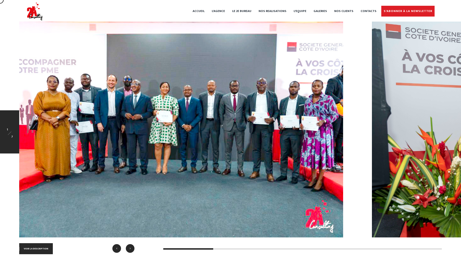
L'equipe (300, 11)
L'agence (218, 11)
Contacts (368, 11)
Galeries (320, 11)
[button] (116, 248)
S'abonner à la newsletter (408, 11)
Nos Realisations (272, 11)
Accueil (199, 11)
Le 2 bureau (241, 11)
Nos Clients (343, 11)
